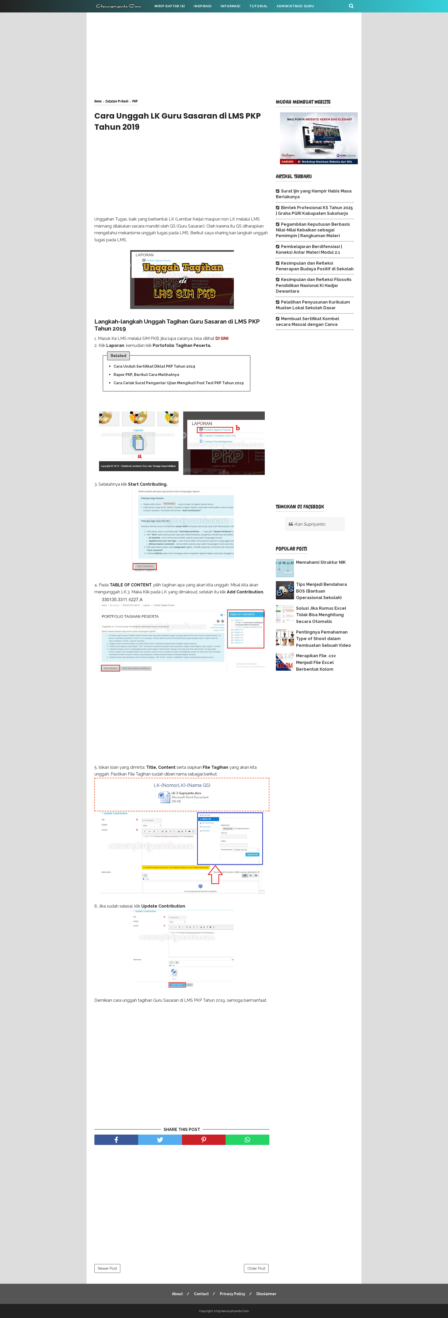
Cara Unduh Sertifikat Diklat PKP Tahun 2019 (154, 366)
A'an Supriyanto (309, 524)
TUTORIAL (258, 6)
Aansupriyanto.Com (235, 1311)
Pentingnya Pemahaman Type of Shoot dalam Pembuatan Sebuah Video (323, 639)
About (177, 1294)
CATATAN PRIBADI (114, 18)
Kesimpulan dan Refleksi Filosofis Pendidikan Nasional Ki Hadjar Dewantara (314, 285)
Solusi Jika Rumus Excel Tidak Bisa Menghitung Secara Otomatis (321, 615)
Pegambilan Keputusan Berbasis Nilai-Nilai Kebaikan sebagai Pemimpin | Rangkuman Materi (313, 230)
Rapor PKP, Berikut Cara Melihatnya (146, 375)
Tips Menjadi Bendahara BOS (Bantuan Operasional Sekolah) (321, 591)
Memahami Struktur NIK (321, 562)
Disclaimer (266, 1294)
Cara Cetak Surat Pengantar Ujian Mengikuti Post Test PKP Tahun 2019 (179, 383)
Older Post (256, 1268)
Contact (201, 1294)
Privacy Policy (232, 1294)
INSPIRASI (203, 6)
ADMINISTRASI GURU (295, 6)
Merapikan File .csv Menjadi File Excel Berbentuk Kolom (316, 662)
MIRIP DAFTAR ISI (170, 6)
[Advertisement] (224, 54)
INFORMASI (231, 6)
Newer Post (107, 1268)
